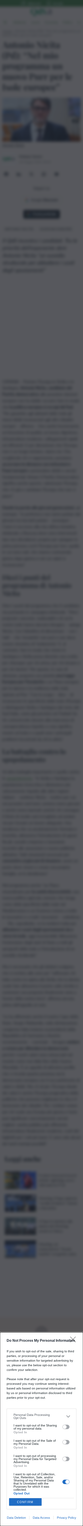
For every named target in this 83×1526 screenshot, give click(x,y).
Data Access (41, 1517)
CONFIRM (25, 1502)
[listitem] (41, 1416)
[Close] (74, 1341)
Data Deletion (16, 1517)
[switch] (65, 1427)
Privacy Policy (66, 1517)
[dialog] (41, 1429)
